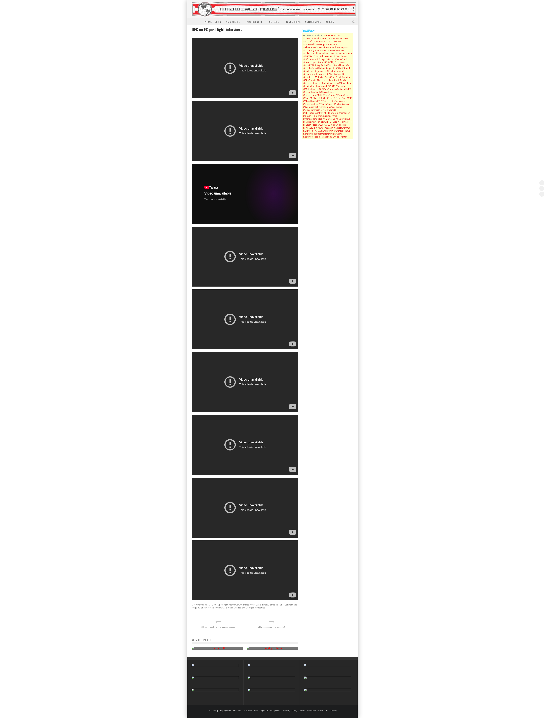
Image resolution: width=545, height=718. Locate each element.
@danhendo (308, 71)
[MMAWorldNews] (541, 188)
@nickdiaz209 (309, 68)
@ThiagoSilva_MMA (343, 98)
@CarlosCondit (341, 59)
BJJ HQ (294, 710)
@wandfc (337, 133)
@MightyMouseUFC (312, 89)
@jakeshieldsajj (310, 124)
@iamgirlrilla (324, 107)
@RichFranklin (309, 80)
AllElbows (237, 710)
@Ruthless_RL (327, 101)
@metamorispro (320, 41)
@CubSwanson (339, 50)
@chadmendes (310, 133)
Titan (256, 710)
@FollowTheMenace (327, 121)
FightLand (227, 710)
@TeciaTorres (328, 95)
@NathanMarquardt (325, 68)
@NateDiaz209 (341, 80)
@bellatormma (323, 38)
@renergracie (340, 101)
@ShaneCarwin (340, 56)
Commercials (313, 21)
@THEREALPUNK (311, 56)
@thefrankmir (325, 47)
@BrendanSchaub (342, 130)
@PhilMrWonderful (336, 86)
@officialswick (309, 59)
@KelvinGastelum (342, 104)
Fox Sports (217, 710)
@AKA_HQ (322, 62)
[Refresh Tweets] (347, 31)
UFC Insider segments (272, 646)
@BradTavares (329, 89)
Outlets (274, 21)
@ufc (325, 35)
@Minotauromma (342, 127)
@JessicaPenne (327, 92)
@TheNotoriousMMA (313, 113)
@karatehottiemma (312, 83)
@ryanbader (320, 71)
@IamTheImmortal (335, 71)
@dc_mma (332, 116)
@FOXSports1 (309, 38)
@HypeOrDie (309, 127)
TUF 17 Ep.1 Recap (217, 646)
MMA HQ (286, 710)
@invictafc (308, 41)
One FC (278, 710)
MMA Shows (233, 21)
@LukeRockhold (310, 53)
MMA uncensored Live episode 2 (271, 626)
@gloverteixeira (310, 116)
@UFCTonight (309, 50)
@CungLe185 (324, 124)
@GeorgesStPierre (325, 59)
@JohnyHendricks (339, 124)
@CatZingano (328, 118)
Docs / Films (293, 21)
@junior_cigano (310, 62)
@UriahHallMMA (343, 89)
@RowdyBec (342, 95)
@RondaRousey (326, 104)
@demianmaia (326, 56)
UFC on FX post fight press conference (218, 626)
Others (329, 21)
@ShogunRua (344, 83)
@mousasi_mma (324, 50)
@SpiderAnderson (328, 44)
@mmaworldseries (339, 38)
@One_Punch (335, 77)
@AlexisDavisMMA (311, 101)
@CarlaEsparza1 (310, 107)
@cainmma (321, 74)
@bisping (346, 77)
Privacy (334, 710)
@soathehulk (309, 86)
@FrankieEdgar (325, 136)
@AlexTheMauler (311, 47)
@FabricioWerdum (344, 53)
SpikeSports (247, 710)
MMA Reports (255, 21)
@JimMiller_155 (310, 77)
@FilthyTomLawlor (336, 62)
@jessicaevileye (310, 121)
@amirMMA (308, 65)
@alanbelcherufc (325, 133)
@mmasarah (321, 86)
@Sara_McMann (310, 98)
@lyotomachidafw (324, 80)
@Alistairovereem (330, 83)
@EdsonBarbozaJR (335, 74)
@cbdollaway (309, 74)
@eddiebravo (336, 107)
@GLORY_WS (335, 41)
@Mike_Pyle (323, 77)
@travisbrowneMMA (312, 95)
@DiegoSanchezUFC (312, 110)
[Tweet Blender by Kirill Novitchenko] (351, 31)
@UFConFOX (334, 35)
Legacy (262, 710)
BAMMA (270, 710)
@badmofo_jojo (330, 113)
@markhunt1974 (341, 65)
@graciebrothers (310, 104)
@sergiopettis (345, 113)
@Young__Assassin (324, 127)
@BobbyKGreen (326, 98)
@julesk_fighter (340, 136)
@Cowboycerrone (326, 53)
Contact (302, 710)
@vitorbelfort (327, 130)
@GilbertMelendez (343, 68)
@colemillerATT (345, 121)
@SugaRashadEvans (324, 65)
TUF (209, 710)
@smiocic (322, 116)
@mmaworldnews (311, 44)
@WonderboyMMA (312, 130)
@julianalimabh (330, 110)
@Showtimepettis (340, 47)
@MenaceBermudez (312, 118)
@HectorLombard (311, 92)
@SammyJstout (343, 118)
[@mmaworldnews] (541, 182)
